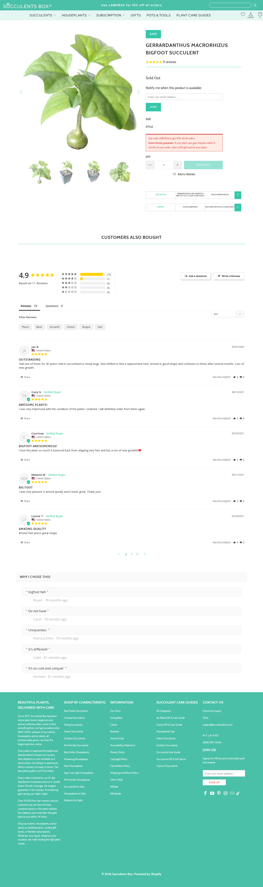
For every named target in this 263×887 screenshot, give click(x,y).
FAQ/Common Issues (220, 194)
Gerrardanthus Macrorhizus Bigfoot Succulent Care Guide (190, 195)
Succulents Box (122, 874)
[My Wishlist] (243, 14)
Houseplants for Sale (75, 793)
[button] (184, 174)
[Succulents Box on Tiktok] (238, 793)
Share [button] (26, 377)
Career (113, 724)
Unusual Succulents (74, 717)
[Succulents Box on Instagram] (226, 793)
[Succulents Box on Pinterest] (219, 793)
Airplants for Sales (73, 800)
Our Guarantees (190, 207)
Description (160, 194)
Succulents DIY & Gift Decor (171, 759)
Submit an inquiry (212, 710)
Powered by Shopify (147, 874)
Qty (148, 156)
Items (71, 327)
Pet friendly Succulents (76, 745)
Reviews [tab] (26, 306)
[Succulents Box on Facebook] (206, 793)
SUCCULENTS (41, 15)
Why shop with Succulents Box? (219, 207)
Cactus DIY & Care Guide (169, 724)
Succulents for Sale (74, 786)
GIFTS (136, 15)
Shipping (160, 207)
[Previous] (21, 92)
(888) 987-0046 (212, 742)
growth (55, 327)
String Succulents (73, 724)
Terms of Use (117, 738)
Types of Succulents (167, 765)
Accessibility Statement (122, 745)
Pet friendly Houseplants (77, 779)
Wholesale (115, 793)
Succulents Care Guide (168, 752)
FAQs (205, 717)
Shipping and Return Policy (124, 772)
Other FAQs (116, 779)
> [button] (145, 554)
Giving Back (116, 717)
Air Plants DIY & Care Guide (171, 717)
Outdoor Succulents (74, 738)
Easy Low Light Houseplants (78, 772)
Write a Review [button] (231, 276)
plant (25, 327)
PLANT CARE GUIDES (194, 15)
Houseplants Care (166, 731)
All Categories (164, 710)
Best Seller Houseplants (76, 752)
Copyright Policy (118, 759)
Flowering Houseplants (76, 759)
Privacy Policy (117, 752)
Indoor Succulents (73, 731)
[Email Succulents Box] (232, 793)
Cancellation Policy (120, 765)
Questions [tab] (52, 306)
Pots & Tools (159, 15)
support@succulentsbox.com (217, 724)
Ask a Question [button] (198, 276)
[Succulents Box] (27, 5)
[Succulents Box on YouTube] (212, 793)
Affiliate (114, 786)
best (39, 327)
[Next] (138, 92)
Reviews (114, 731)
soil (100, 327)
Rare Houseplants (73, 765)
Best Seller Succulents (76, 710)
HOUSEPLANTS (75, 15)
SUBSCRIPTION (109, 15)
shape (86, 327)
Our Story (115, 710)
